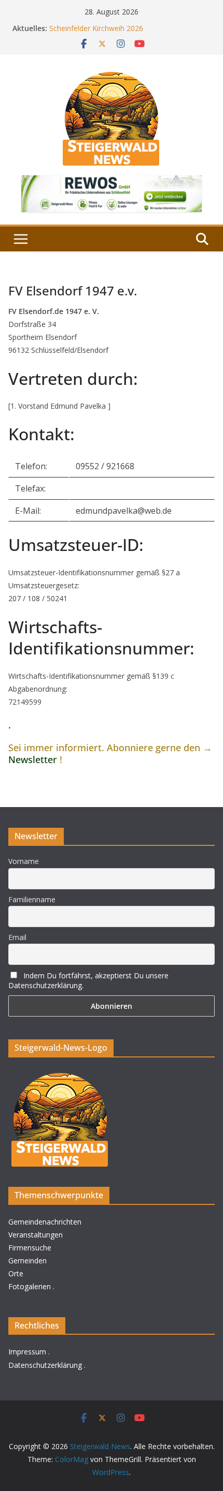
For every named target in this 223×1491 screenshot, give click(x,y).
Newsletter (32, 759)
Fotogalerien (29, 1286)
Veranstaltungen (35, 1235)
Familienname (31, 899)
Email (17, 937)
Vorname (23, 861)
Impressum (27, 1351)
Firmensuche (29, 1248)
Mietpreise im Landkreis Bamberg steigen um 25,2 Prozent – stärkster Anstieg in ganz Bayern (129, 24)
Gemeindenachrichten (44, 1222)
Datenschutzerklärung (45, 1365)
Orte (15, 1273)
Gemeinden (27, 1260)
